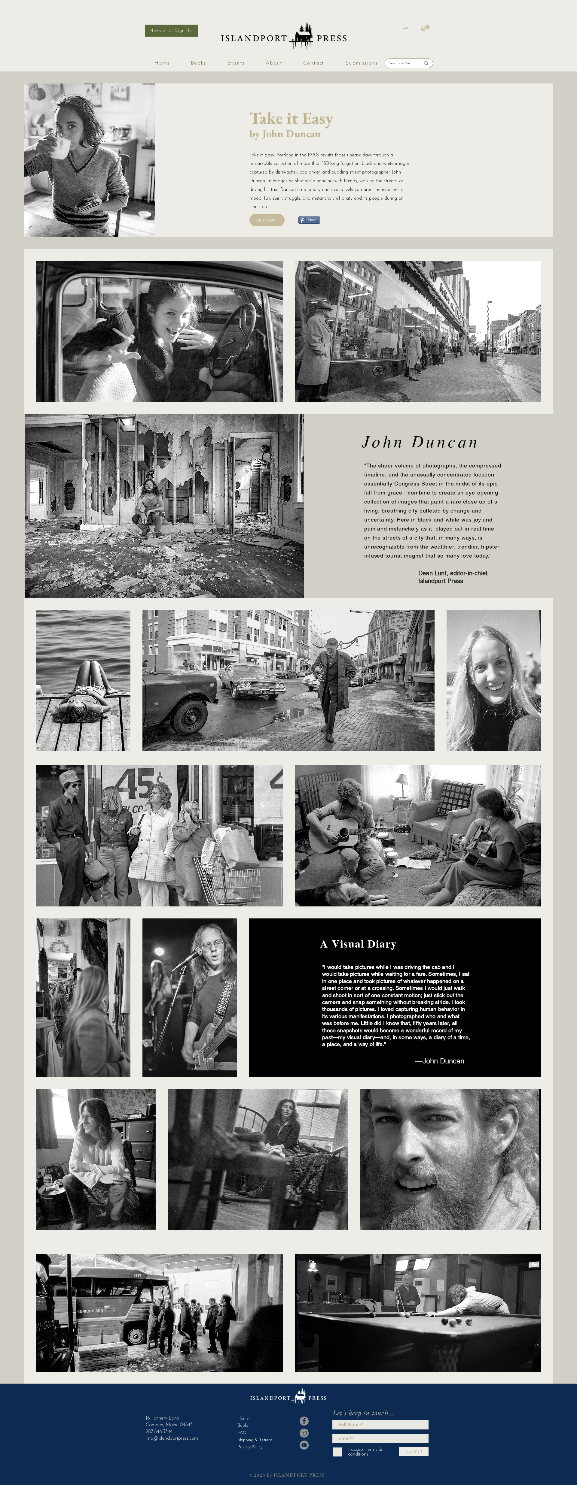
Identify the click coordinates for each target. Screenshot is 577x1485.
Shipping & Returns (252, 1440)
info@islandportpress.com (172, 1438)
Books (243, 1425)
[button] (425, 28)
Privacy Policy (250, 1447)
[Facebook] (304, 1421)
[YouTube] (304, 1445)
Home (243, 1418)
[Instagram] (304, 1433)
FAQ (242, 1433)
